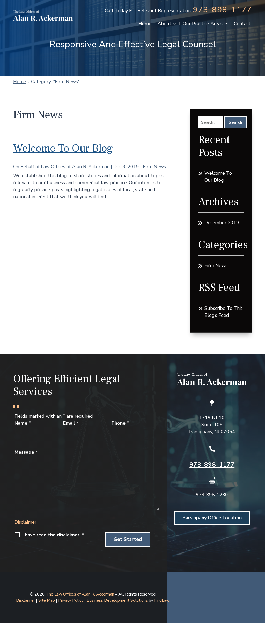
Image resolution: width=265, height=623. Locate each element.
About (164, 24)
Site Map (46, 600)
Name (22, 423)
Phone (120, 423)
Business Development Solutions (117, 600)
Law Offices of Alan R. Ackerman (75, 167)
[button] (260, 585)
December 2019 (221, 223)
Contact (242, 24)
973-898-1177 (222, 9)
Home (144, 24)
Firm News (154, 167)
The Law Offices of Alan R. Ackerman (80, 594)
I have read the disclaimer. (53, 534)
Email (71, 423)
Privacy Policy (70, 600)
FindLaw (162, 600)
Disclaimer (25, 522)
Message (26, 452)
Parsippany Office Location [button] (212, 518)
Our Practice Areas (203, 24)
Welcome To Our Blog (63, 148)
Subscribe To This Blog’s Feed (223, 311)
